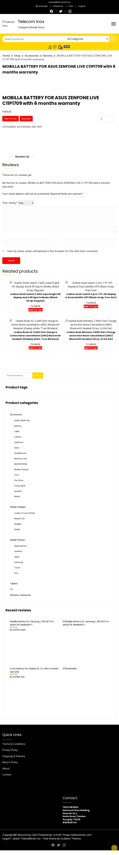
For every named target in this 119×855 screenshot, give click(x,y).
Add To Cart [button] (35, 347)
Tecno (17, 567)
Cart (70, 6)
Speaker (18, 491)
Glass (16, 447)
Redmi (17, 529)
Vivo (16, 573)
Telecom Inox (31, 21)
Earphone (18, 442)
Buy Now (26, 118)
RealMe (17, 524)
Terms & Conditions (13, 744)
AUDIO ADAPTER (22, 420)
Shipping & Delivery (13, 756)
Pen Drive (18, 480)
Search (37, 375)
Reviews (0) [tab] (22, 156)
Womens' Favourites (20, 595)
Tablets (14, 583)
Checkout (58, 6)
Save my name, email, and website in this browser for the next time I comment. (52, 251)
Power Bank (19, 485)
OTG (16, 474)
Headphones (20, 453)
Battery (37, 126)
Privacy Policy (10, 750)
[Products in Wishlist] (54, 46)
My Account (41, 6)
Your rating (10, 202)
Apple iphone (20, 545)
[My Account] (50, 46)
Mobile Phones (17, 539)
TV (11, 589)
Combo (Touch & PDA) (24, 513)
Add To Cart (10, 118)
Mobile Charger (21, 469)
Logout (81, 6)
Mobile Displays (18, 506)
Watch (17, 496)
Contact (6, 774)
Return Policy (10, 762)
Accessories (24, 126)
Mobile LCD (19, 518)
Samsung (18, 562)
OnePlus (18, 551)
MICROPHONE (20, 464)
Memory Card (20, 458)
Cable (17, 431)
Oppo (17, 556)
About (5, 768)
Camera (17, 436)
